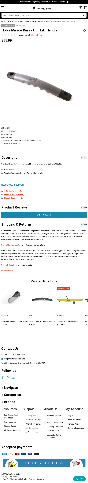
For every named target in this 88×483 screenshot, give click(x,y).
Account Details (74, 420)
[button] (44, 463)
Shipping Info (30, 416)
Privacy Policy (74, 424)
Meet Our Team (53, 431)
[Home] (2, 21)
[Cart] (85, 7)
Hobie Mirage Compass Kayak (67, 321)
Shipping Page (12, 245)
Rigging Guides (10, 426)
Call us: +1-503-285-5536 (14, 355)
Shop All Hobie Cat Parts (13, 198)
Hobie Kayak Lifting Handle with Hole (42, 321)
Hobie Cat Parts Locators (13, 191)
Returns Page (12, 265)
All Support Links (32, 432)
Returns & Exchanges (33, 420)
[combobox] (44, 15)
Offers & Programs (33, 424)
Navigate (11, 388)
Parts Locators (10, 422)
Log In (70, 416)
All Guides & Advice (12, 430)
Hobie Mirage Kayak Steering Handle (14, 321)
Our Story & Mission (55, 427)
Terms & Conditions (76, 428)
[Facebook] (3, 378)
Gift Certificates (31, 428)
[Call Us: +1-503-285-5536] (80, 7)
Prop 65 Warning (7, 271)
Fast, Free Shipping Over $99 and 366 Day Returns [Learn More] (44, 2)
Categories (12, 395)
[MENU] (2, 7)
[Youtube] (13, 378)
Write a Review (37, 35)
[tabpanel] (14, 310)
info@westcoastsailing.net (14, 359)
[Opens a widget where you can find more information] (79, 479)
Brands (9, 402)
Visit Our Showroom (55, 422)
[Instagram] (8, 378)
